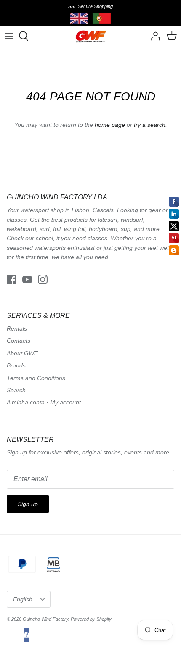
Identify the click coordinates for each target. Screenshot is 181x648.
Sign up (28, 504)
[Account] (153, 36)
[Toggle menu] (9, 36)
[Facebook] (11, 279)
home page (110, 124)
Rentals (17, 328)
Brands (16, 365)
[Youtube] (27, 279)
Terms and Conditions (36, 378)
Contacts (18, 340)
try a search (149, 124)
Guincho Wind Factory (45, 619)
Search (16, 390)
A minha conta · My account (44, 402)
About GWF (22, 353)
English (22, 599)
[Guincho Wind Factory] (90, 36)
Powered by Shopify (91, 619)
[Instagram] (43, 279)
